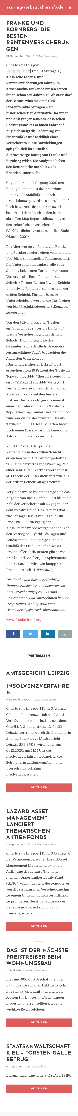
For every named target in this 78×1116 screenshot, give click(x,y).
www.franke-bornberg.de (26, 620)
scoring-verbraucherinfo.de (35, 7)
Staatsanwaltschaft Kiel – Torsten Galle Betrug (38, 1053)
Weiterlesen (39, 787)
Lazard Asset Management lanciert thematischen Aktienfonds (28, 824)
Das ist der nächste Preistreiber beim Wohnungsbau (37, 957)
